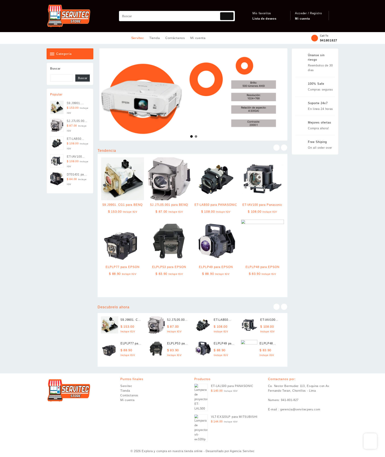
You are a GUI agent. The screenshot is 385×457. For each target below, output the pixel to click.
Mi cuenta (127, 400)
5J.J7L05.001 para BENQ (169, 204)
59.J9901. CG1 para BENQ (122, 204)
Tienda (125, 390)
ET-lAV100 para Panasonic (262, 204)
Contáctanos (129, 395)
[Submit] (226, 16)
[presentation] (276, 147)
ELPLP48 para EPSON (262, 267)
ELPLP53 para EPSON (169, 267)
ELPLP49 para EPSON (216, 267)
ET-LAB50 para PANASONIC (216, 204)
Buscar (55, 68)
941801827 (328, 40)
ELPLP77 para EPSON (122, 267)
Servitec (126, 386)
